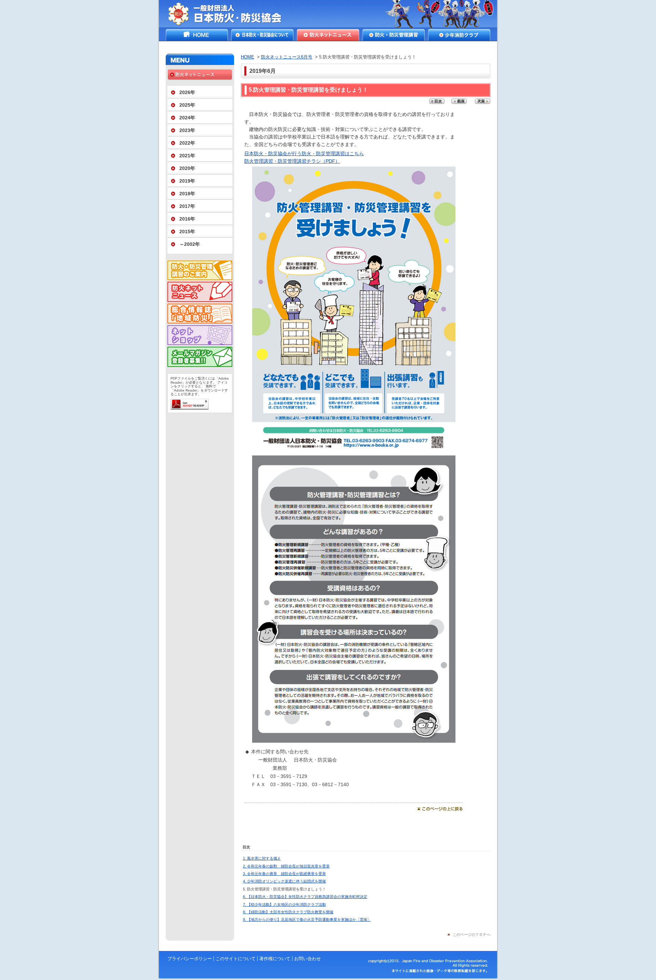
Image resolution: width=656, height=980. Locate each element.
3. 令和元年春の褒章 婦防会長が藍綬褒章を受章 (284, 874)
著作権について (274, 958)
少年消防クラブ (459, 35)
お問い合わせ (307, 958)
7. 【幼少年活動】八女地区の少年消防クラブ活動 (284, 904)
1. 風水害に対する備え (262, 858)
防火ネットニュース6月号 (286, 56)
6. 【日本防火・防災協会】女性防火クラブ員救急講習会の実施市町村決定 (305, 897)
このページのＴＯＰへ (471, 934)
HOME (197, 35)
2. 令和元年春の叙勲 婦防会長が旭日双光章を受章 (286, 866)
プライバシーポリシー (189, 958)
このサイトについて (236, 958)
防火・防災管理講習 (394, 35)
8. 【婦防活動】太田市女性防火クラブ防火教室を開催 (288, 912)
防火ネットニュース (328, 35)
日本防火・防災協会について (262, 35)
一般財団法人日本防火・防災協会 (230, 13)
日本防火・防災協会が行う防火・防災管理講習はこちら (304, 153)
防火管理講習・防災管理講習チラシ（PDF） (292, 161)
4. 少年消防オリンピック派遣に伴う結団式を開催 (284, 881)
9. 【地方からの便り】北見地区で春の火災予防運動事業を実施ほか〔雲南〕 (307, 919)
